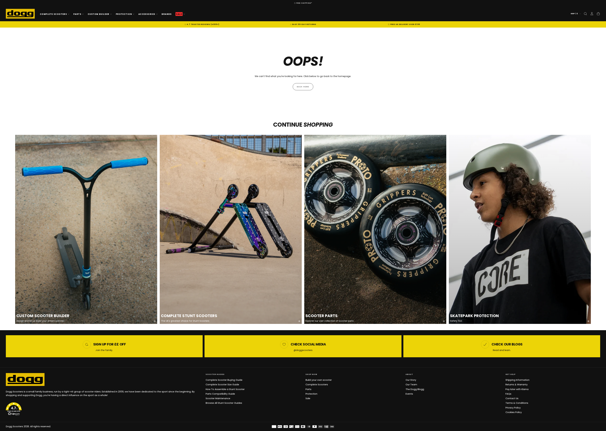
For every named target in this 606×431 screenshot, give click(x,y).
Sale (308, 398)
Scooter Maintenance (218, 398)
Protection (124, 14)
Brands (167, 14)
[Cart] (598, 13)
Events (409, 393)
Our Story (411, 380)
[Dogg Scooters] (25, 379)
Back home (303, 87)
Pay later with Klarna (517, 389)
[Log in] (592, 13)
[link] (86, 229)
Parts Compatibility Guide (220, 393)
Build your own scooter (319, 380)
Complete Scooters (53, 14)
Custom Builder (98, 14)
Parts (77, 14)
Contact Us (511, 398)
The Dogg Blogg (415, 389)
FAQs (508, 393)
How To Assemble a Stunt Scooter (225, 389)
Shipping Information (517, 380)
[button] (585, 13)
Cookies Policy (513, 412)
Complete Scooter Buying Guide (224, 380)
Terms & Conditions (516, 403)
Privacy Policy (513, 407)
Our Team (411, 384)
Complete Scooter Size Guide (222, 384)
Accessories (146, 14)
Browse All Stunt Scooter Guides (224, 403)
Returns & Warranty (516, 384)
